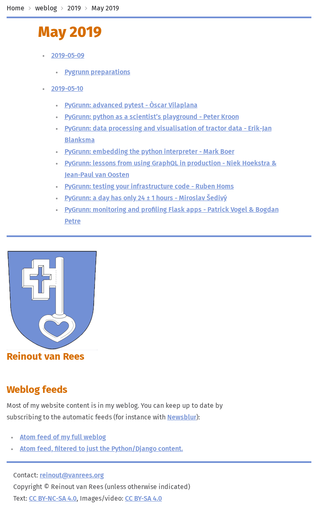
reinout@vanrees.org (72, 475)
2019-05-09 (67, 55)
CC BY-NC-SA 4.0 (53, 498)
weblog (46, 8)
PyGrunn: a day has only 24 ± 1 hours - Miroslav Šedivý (146, 198)
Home (15, 8)
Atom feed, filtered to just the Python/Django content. (101, 449)
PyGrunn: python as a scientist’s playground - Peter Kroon (152, 117)
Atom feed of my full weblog (63, 437)
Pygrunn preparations (97, 72)
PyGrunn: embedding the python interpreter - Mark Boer (149, 151)
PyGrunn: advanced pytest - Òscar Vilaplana (131, 105)
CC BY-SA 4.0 (143, 498)
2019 (74, 8)
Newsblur (181, 417)
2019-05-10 (67, 88)
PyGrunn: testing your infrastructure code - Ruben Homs (149, 186)
